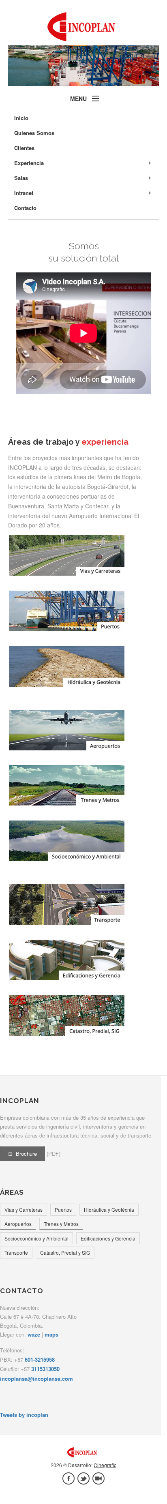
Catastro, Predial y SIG (65, 1252)
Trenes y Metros (61, 1223)
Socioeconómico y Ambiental (36, 1238)
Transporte (16, 1252)
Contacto (25, 208)
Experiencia (29, 163)
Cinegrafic (105, 1464)
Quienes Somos (34, 133)
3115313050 (45, 1369)
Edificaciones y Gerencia (108, 1238)
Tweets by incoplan (24, 1414)
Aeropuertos (18, 1223)
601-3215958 (40, 1359)
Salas (21, 178)
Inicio (21, 118)
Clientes (24, 148)
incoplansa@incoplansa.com (36, 1378)
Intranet (23, 193)
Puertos (63, 1209)
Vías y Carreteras (23, 1209)
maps (51, 1334)
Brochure (26, 1153)
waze (34, 1334)
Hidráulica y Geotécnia (109, 1209)
